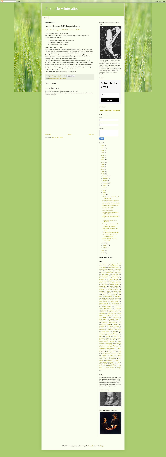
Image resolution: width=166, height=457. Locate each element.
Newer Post (48, 134)
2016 (102, 169)
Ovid (114, 331)
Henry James (114, 301)
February (105, 245)
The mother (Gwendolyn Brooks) (110, 232)
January (105, 247)
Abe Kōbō (107, 264)
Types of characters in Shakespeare (109, 110)
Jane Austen (107, 308)
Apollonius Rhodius (103, 269)
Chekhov (111, 281)
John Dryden (110, 310)
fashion (101, 291)
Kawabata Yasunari (114, 312)
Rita (114, 340)
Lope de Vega (116, 317)
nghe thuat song (114, 328)
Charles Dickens (113, 279)
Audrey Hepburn (109, 271)
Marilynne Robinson (103, 321)
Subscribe (110, 100)
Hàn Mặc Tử (108, 300)
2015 (102, 171)
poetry (101, 336)
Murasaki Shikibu (106, 324)
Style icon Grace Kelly (108, 208)
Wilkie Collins (112, 365)
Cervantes (101, 279)
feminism (112, 293)
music (116, 324)
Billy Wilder (105, 274)
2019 (102, 162)
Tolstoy (64, 78)
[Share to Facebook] (72, 76)
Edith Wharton (114, 286)
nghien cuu (102, 329)
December (105, 176)
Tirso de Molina (104, 358)
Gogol (117, 298)
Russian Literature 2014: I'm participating (109, 239)
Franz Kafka (118, 296)
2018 (102, 164)
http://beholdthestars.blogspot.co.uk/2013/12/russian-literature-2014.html (63, 30)
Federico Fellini (117, 291)
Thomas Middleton (116, 357)
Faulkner (108, 291)
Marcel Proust (114, 319)
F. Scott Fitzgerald (113, 289)
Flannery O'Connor (107, 295)
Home (45, 17)
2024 (102, 150)
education (101, 288)
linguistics (108, 315)
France (100, 296)
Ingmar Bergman (106, 306)
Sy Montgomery (106, 353)
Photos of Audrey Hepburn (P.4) (110, 205)
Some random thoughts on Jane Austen (110, 229)
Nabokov (101, 326)
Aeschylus (104, 266)
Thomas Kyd (107, 357)
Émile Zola (117, 288)
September (105, 183)
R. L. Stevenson (112, 338)
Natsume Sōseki (103, 328)
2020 (102, 160)
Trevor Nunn (109, 360)
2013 (102, 250)
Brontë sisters (103, 276)
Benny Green (110, 272)
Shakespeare (112, 345)
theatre (111, 355)
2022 (102, 155)
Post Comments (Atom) (57, 137)
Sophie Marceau (115, 350)
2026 (102, 145)
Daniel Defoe (104, 284)
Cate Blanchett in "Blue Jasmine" (110, 200)
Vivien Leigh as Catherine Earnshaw (111, 203)
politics (108, 336)
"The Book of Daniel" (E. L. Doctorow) (109, 220)
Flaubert (116, 295)
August (105, 185)
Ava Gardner (118, 271)
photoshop (101, 334)
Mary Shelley (118, 321)
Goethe (112, 298)
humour (119, 305)
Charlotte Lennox (103, 281)
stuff (61, 78)
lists (116, 315)
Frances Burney (108, 296)
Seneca (103, 345)
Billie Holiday (118, 272)
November (105, 178)
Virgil (118, 362)
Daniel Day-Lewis (116, 283)
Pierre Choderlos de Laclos (112, 334)
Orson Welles (105, 331)
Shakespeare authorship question (108, 346)
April (104, 195)
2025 (102, 148)
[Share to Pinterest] (74, 76)
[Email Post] (64, 76)
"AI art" (101, 264)
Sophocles (101, 352)
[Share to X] (71, 76)
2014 (102, 174)
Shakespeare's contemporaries (106, 348)
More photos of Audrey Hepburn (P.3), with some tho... (110, 213)
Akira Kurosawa (114, 266)
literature (57, 78)
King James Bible (112, 313)
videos (111, 362)
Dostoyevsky (52, 78)
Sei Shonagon (118, 343)
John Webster (118, 310)
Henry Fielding (103, 301)
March (104, 243)
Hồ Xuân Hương (115, 303)
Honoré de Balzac (110, 305)
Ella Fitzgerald (108, 288)
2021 (102, 157)
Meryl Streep (104, 322)
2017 (102, 167)
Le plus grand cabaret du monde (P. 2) (111, 217)
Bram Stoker (115, 274)
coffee (108, 282)
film (120, 293)
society (106, 350)
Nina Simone (118, 329)
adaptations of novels (116, 264)
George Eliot (105, 298)
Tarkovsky (104, 355)
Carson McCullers (103, 277)
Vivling (112, 364)
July (104, 187)
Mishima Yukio (112, 322)
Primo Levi (116, 336)
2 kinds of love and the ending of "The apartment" (110, 197)
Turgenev (116, 360)
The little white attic (61, 8)
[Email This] (67, 76)
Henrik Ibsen (116, 300)
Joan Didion (103, 310)
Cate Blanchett (115, 277)
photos (115, 333)
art (101, 271)
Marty (110, 321)
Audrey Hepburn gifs (107, 210)
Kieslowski (102, 313)
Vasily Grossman (103, 362)
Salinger (112, 341)
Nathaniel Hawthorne (114, 326)
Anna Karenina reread (113, 267)
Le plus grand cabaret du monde (110, 224)
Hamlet (101, 300)
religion (107, 340)
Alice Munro (102, 267)
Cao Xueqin (115, 276)
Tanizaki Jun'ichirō (116, 353)
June (104, 190)
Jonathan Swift (104, 312)
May (104, 192)
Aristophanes (118, 269)
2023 (102, 152)
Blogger (102, 446)
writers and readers (116, 369)
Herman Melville (103, 303)
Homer (101, 305)
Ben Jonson (103, 272)
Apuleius (111, 269)
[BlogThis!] (69, 76)
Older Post (91, 134)
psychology (102, 338)
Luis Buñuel (102, 319)
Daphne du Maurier (114, 284)
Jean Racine (118, 308)
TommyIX (90, 446)
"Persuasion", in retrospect (108, 226)
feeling (104, 293)
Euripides (101, 289)
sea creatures (109, 343)
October (105, 180)
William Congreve (109, 367)
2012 (102, 253)
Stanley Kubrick (111, 352)
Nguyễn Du (110, 329)
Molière (119, 322)
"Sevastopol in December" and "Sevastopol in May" (109, 235)
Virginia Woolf (103, 364)
